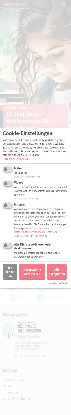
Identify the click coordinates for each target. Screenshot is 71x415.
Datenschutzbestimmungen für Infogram (35, 231)
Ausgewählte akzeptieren (32, 272)
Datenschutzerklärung (16, 158)
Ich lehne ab (10, 272)
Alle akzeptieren (57, 272)
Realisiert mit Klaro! (57, 283)
